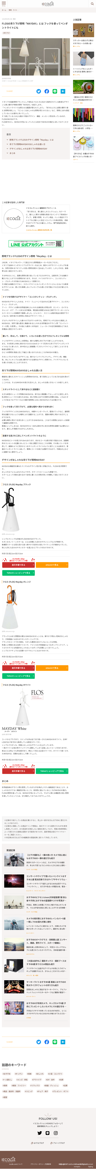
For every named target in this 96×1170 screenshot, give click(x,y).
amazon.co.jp (10, 534)
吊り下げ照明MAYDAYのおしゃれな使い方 (27, 144)
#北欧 (61, 1079)
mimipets (77, 1167)
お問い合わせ (63, 1164)
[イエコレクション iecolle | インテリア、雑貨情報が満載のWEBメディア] (48, 4)
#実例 (5, 1085)
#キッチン (19, 1074)
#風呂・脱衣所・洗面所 (11, 1091)
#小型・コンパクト (55, 1074)
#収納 (29, 1074)
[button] (46, 91)
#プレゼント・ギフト (60, 1091)
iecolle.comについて (15, 1164)
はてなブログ (39, 1143)
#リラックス (35, 1085)
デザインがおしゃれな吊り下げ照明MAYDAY (28, 148)
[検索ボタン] (92, 4)
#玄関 (65, 1085)
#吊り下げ (6, 33)
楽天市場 (8, 78)
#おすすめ (6, 1074)
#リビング (29, 1091)
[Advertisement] (36, 183)
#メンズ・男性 (22, 1079)
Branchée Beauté (81, 1164)
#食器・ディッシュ (51, 1085)
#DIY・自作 (50, 1079)
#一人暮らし (7, 1079)
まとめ (12, 153)
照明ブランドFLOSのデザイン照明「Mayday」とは (31, 139)
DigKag (90, 1167)
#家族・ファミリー (19, 1085)
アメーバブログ (59, 1143)
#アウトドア (36, 1079)
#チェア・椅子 (42, 1091)
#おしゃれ (40, 1074)
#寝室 (5, 1097)
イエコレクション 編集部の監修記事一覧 (39, 230)
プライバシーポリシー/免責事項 (40, 1164)
